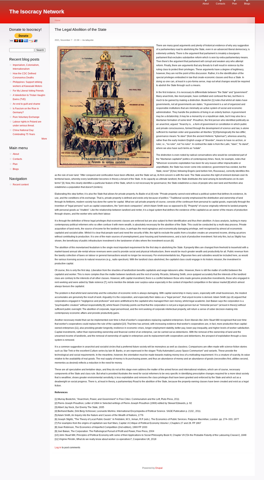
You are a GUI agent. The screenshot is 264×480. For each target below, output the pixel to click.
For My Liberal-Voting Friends (28, 90)
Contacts (220, 3)
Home (57, 20)
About (206, 3)
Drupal (159, 468)
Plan (234, 3)
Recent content (21, 184)
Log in (58, 447)
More (44, 138)
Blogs (247, 3)
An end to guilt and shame (26, 104)
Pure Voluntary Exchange (26, 117)
